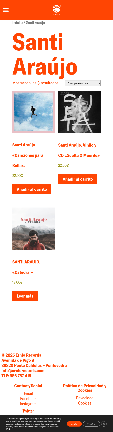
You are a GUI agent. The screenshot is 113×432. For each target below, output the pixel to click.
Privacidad (85, 398)
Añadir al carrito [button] (32, 189)
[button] (5, 10)
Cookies (85, 403)
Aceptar (74, 424)
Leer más (25, 296)
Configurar (91, 424)
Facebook (28, 398)
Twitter (28, 411)
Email (28, 393)
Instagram (28, 403)
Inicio (17, 22)
